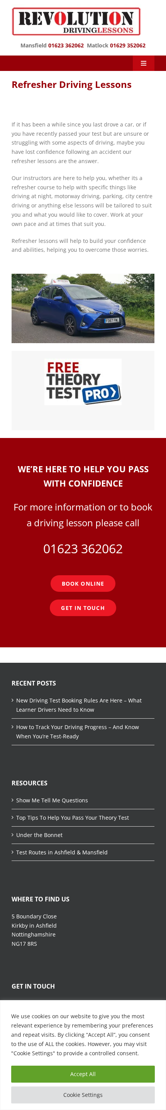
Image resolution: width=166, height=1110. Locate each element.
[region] (83, 1055)
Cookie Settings (83, 1094)
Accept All (83, 1074)
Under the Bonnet (39, 835)
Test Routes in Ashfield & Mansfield (62, 852)
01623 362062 (66, 45)
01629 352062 (128, 45)
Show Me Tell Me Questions (52, 800)
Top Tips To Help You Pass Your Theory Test (72, 817)
